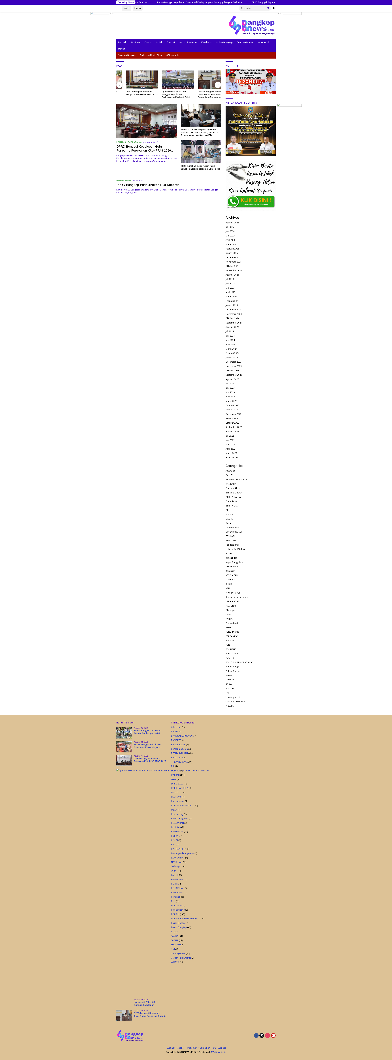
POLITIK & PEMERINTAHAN (129, 142)
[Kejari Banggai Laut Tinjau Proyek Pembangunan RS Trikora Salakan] (124, 732)
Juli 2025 (230, 279)
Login (126, 8)
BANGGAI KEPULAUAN (237, 479)
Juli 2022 (230, 435)
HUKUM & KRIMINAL (236, 549)
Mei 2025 (230, 287)
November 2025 (234, 261)
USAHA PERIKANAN (235, 701)
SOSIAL (229, 684)
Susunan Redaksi (127, 55)
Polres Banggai (233, 666)
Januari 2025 (232, 305)
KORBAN (230, 579)
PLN (228, 644)
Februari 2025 (232, 300)
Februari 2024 (232, 353)
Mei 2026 (230, 235)
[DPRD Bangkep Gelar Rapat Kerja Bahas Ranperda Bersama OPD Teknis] (201, 151)
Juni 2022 (230, 440)
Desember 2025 (233, 257)
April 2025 (230, 292)
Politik (159, 42)
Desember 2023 (233, 361)
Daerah (148, 42)
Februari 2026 (232, 248)
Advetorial (263, 42)
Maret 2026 (231, 244)
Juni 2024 (230, 335)
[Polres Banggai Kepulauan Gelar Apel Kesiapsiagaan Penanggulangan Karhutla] (124, 746)
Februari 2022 (232, 457)
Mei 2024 (230, 340)
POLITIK (230, 657)
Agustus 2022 (232, 431)
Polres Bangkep (225, 42)
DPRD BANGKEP (123, 180)
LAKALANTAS (232, 601)
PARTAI (229, 618)
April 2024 (230, 344)
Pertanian (230, 640)
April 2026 (230, 239)
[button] (268, 8)
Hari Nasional (232, 544)
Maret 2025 (231, 296)
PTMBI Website (218, 1052)
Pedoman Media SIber (151, 55)
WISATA (230, 705)
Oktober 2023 (232, 370)
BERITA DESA (232, 505)
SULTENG (230, 688)
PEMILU (230, 627)
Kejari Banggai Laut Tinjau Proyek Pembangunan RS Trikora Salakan (147, 732)
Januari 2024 (232, 357)
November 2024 (234, 313)
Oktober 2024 (232, 318)
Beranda (122, 42)
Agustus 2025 (232, 274)
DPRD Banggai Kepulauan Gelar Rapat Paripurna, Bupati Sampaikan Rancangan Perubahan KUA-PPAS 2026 (203, 94)
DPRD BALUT (232, 527)
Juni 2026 (230, 231)
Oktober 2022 (232, 422)
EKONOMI (231, 540)
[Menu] (118, 8)
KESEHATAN (232, 575)
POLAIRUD (231, 649)
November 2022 (234, 418)
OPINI (229, 614)
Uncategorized (233, 697)
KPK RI (229, 583)
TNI (227, 692)
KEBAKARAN (232, 566)
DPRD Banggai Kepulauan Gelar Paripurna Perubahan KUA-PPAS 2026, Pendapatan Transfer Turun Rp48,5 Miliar (145, 150)
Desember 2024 (233, 309)
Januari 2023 (232, 409)
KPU (228, 588)
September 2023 (234, 374)
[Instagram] (267, 1035)
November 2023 (234, 366)
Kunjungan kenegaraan (237, 597)
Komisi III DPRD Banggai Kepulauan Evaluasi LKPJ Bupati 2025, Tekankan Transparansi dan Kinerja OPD (199, 132)
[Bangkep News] (251, 25)
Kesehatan (206, 42)
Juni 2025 (230, 283)
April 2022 (230, 448)
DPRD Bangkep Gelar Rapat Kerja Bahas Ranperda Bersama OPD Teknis (200, 167)
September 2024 (234, 322)
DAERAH (230, 518)
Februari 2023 (232, 405)
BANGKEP (231, 483)
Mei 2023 (230, 392)
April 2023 (230, 396)
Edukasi (171, 42)
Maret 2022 (231, 453)
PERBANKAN (232, 636)
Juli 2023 (230, 383)
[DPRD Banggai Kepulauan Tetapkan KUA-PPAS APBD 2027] (132, 79)
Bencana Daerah (245, 42)
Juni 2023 (230, 387)
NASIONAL (231, 605)
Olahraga (230, 610)
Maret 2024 (231, 348)
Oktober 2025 (232, 266)
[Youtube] (273, 1035)
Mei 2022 (230, 444)
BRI (227, 509)
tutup (112, 13)
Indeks (137, 8)
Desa (228, 522)
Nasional (135, 42)
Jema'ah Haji (232, 557)
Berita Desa (231, 501)
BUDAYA (230, 514)
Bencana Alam (233, 488)
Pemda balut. (232, 623)
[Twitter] (261, 1035)
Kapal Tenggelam (234, 562)
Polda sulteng (232, 653)
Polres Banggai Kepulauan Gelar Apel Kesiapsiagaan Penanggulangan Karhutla (151, 2)
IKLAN (229, 553)
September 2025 (234, 270)
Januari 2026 (232, 252)
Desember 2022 (233, 414)
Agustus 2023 (232, 379)
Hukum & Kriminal (188, 42)
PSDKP (229, 675)
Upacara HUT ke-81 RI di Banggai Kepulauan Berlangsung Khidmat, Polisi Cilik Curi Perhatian (167, 94)
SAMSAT (230, 679)
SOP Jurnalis (172, 55)
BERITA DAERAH (234, 496)
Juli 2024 (230, 331)
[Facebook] (256, 1035)
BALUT (229, 475)
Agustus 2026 (232, 222)
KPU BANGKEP (233, 592)
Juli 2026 (230, 226)
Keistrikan (230, 570)
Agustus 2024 (232, 326)
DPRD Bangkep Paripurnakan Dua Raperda (147, 185)
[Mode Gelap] (274, 8)
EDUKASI (230, 536)
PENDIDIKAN (232, 631)
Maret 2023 (231, 401)
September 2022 (234, 427)
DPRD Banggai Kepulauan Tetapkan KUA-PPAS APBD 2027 (233, 2)
